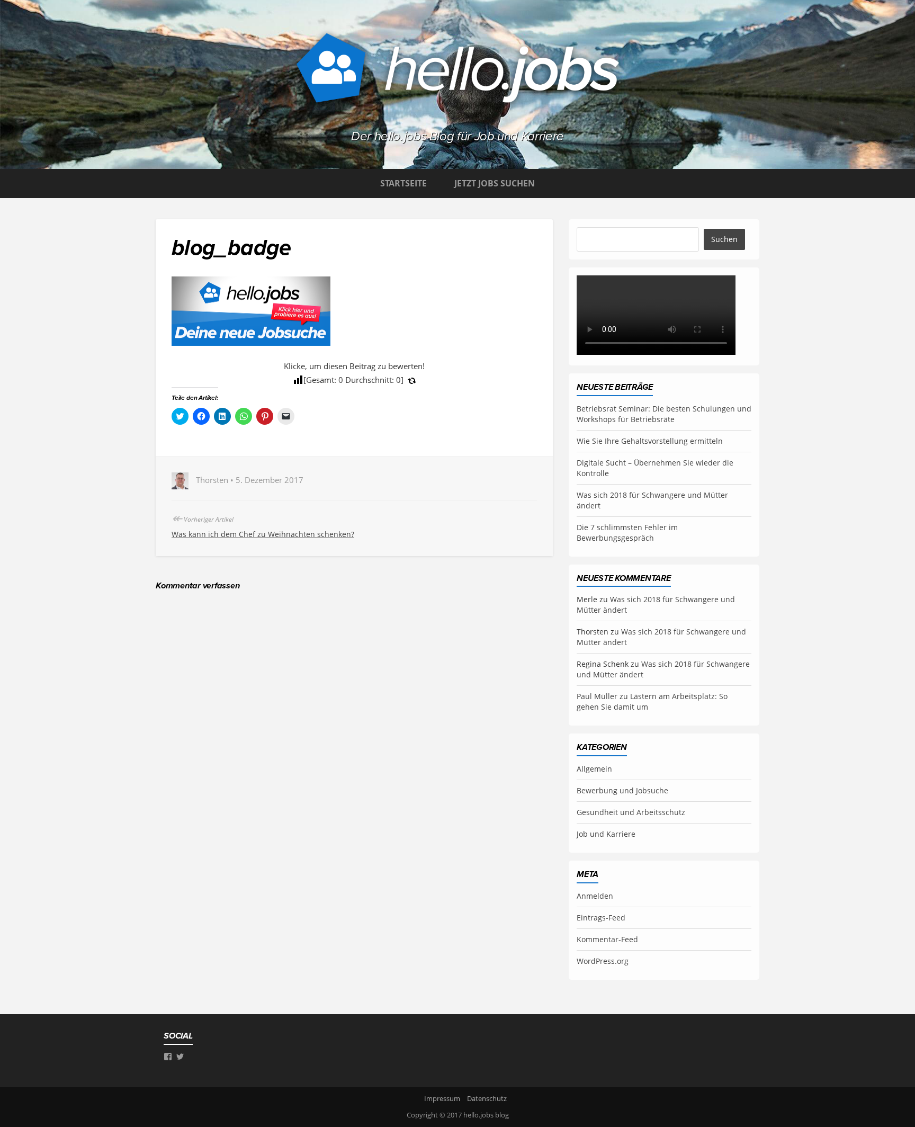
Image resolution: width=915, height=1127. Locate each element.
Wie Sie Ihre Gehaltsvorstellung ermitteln (650, 441)
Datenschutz (487, 1098)
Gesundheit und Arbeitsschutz (631, 812)
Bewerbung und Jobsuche (622, 790)
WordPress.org (603, 961)
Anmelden (595, 896)
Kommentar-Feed (607, 939)
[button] (251, 311)
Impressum (442, 1098)
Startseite (403, 183)
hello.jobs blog (486, 1115)
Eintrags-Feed (601, 918)
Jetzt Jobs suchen (494, 183)
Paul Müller (597, 696)
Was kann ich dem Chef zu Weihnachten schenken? (263, 534)
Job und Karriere (606, 834)
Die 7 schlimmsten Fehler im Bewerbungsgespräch (627, 532)
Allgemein (594, 769)
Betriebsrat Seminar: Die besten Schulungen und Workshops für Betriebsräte (664, 414)
